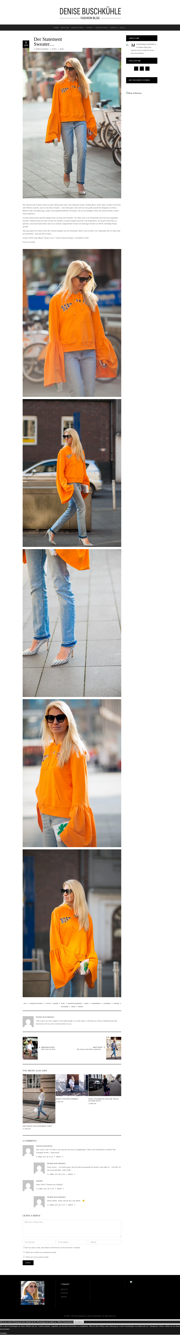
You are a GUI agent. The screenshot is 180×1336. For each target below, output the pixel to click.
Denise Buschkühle (42, 49)
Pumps (86, 1003)
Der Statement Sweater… (48, 41)
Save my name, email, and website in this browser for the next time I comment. (52, 1248)
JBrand (55, 1003)
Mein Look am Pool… (49, 1049)
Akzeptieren (78, 1322)
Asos (25, 1003)
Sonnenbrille (96, 1003)
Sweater (116, 1003)
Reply (58, 1157)
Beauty (64, 1289)
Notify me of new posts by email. (37, 1257)
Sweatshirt (64, 1006)
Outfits (54, 49)
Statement (107, 1003)
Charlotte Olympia (36, 1003)
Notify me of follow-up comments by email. (41, 1252)
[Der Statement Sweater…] (72, 123)
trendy (80, 1006)
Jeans (63, 1003)
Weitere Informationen (65, 1322)
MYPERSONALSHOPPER (74, 1003)
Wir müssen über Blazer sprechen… (89, 1049)
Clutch (47, 1003)
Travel (64, 1297)
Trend (73, 1006)
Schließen (3, 1333)
